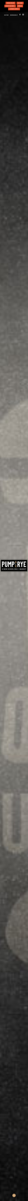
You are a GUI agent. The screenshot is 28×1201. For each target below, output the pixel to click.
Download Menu (10, 6)
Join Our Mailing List (14, 15)
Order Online (10, 3)
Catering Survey (14, 9)
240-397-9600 (6, 15)
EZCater (20, 3)
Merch (20, 6)
